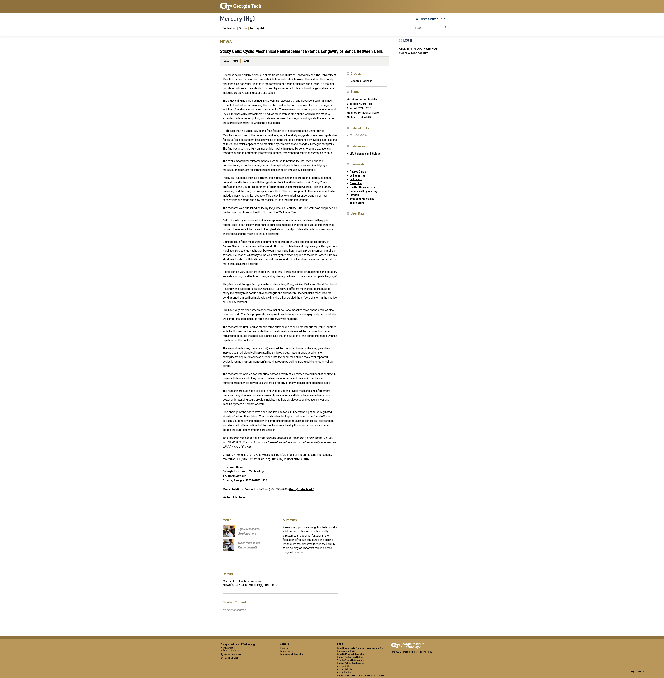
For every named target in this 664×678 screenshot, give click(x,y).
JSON (246, 61)
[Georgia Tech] (246, 6)
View (226, 61)
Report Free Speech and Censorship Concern (360, 675)
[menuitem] (243, 28)
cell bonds (356, 179)
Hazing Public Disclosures (350, 663)
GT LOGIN (640, 671)
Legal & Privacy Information (351, 654)
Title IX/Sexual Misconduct (351, 660)
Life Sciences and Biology (365, 153)
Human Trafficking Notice (350, 657)
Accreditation (344, 672)
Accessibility (343, 666)
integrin (354, 195)
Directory (285, 648)
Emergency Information (292, 654)
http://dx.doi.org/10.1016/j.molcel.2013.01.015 (279, 459)
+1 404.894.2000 (232, 654)
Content (227, 28)
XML (235, 61)
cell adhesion (357, 175)
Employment (286, 651)
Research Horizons (361, 81)
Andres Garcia (358, 171)
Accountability (344, 669)
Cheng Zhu (356, 183)
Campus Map (231, 658)
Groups (243, 28)
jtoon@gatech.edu (301, 489)
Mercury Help (257, 28)
